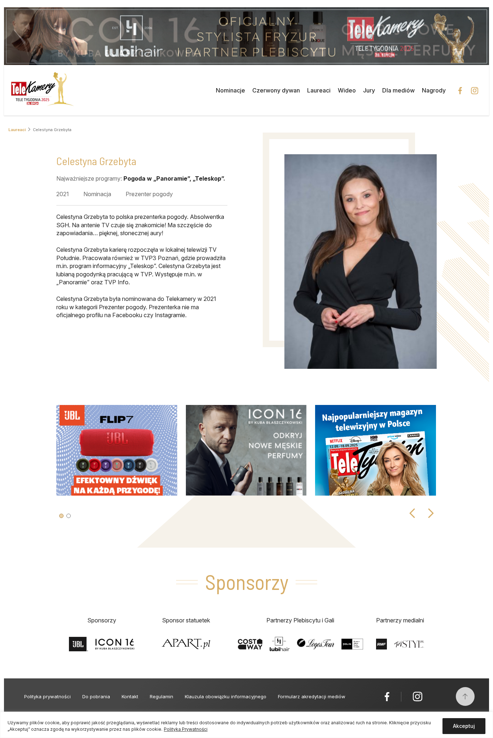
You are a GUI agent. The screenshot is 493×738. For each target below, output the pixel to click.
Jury (369, 90)
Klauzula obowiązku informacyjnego (225, 696)
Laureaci (319, 90)
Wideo (347, 90)
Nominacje (230, 90)
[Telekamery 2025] (42, 90)
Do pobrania (96, 696)
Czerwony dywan (276, 90)
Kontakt (130, 696)
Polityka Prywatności (186, 729)
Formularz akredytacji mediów (311, 696)
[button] (61, 516)
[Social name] (387, 696)
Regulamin (161, 696)
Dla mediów (398, 90)
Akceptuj (464, 726)
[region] (246, 725)
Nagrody (434, 90)
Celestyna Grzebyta (52, 129)
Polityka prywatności (47, 696)
